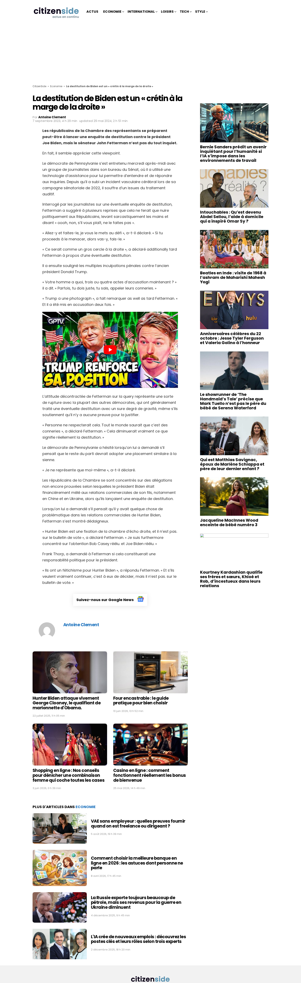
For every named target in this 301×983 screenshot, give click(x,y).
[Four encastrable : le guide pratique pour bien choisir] (150, 672)
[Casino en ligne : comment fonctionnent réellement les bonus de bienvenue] (150, 745)
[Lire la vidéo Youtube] (110, 350)
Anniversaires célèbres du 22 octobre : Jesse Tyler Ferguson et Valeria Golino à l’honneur (232, 338)
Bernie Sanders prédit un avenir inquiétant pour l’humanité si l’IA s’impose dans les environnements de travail (233, 153)
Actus (92, 11)
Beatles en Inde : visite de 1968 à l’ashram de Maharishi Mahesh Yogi (233, 277)
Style (200, 11)
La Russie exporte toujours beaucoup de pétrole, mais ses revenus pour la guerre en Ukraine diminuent (136, 902)
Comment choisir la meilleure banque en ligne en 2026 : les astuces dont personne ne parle (137, 863)
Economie (112, 11)
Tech (184, 11)
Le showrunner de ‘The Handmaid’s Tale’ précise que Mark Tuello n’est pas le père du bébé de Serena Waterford (233, 401)
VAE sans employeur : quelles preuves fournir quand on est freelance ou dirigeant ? (138, 823)
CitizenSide (39, 86)
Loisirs (167, 11)
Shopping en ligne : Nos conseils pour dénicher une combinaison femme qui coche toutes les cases (68, 775)
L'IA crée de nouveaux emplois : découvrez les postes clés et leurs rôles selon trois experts (138, 939)
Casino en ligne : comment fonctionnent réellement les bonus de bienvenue (149, 775)
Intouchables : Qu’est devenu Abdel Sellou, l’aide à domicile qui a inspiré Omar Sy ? (231, 216)
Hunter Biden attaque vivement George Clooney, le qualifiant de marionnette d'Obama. (67, 703)
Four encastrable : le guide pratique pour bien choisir (141, 700)
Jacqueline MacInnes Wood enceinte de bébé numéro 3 (229, 522)
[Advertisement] (150, 54)
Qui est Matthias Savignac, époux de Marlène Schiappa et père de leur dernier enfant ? (232, 464)
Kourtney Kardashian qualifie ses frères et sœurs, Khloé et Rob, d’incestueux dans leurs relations (231, 579)
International (141, 11)
